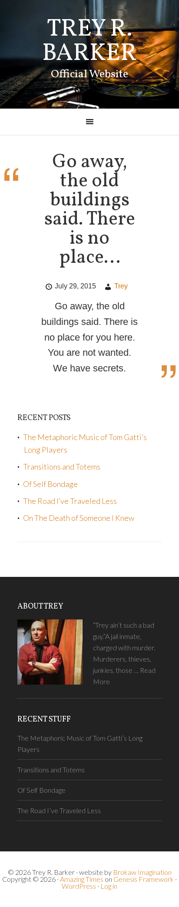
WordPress (79, 886)
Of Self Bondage (50, 484)
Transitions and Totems (61, 466)
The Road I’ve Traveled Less (70, 501)
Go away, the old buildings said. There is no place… (89, 210)
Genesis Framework (143, 879)
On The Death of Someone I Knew (78, 518)
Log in (108, 886)
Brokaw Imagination (142, 872)
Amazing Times (81, 879)
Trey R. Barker (89, 42)
